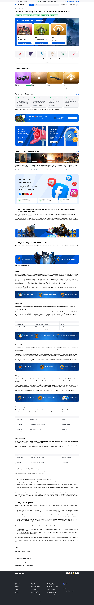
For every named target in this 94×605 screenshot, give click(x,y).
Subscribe (20, 142)
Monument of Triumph (42, 58)
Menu (32, 4)
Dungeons (31, 58)
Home (16, 8)
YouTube (31, 194)
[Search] (58, 4)
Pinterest (28, 194)
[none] (20, 1)
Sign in (77, 1)
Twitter (23, 194)
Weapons (74, 58)
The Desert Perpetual (63, 58)
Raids (20, 58)
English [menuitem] (20, 1)
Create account (54, 142)
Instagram (25, 194)
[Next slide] (79, 102)
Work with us (65, 1)
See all (77, 94)
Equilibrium (52, 58)
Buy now (24, 43)
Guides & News (71, 1)
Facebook (20, 194)
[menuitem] (20, 1)
